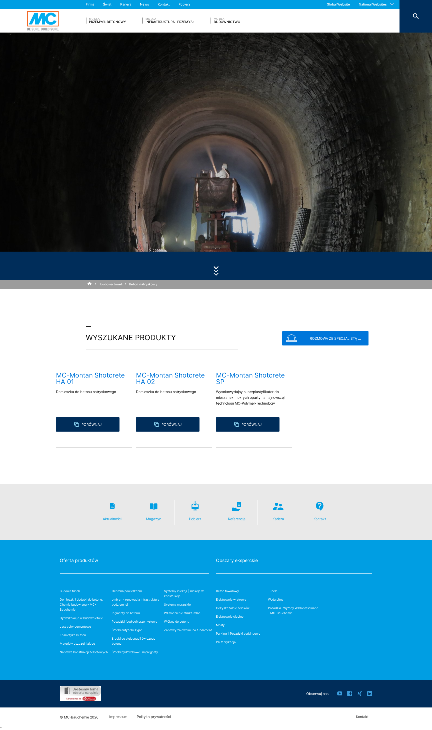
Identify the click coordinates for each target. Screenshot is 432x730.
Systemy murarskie (177, 604)
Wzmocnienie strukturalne (182, 613)
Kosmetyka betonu (73, 635)
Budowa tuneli (111, 284)
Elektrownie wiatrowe (231, 599)
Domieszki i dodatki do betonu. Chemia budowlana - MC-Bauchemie (81, 604)
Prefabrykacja (226, 642)
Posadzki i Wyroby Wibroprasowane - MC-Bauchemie (293, 610)
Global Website (338, 4)
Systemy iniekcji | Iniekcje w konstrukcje (184, 593)
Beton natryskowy (143, 284)
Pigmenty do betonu (126, 613)
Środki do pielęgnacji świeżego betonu (133, 641)
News (144, 4)
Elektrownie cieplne (230, 616)
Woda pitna (276, 599)
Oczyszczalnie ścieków (233, 608)
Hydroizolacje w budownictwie (81, 618)
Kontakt (164, 4)
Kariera (125, 4)
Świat (107, 4)
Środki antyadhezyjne (127, 630)
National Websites (373, 4)
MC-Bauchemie (43, 20)
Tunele (273, 591)
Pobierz (184, 4)
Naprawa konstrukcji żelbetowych (84, 652)
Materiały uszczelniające (77, 643)
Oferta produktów (79, 560)
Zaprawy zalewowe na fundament (188, 630)
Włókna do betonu (176, 621)
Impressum (118, 716)
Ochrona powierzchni (127, 591)
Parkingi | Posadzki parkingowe (238, 633)
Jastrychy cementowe (75, 626)
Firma (90, 4)
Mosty (220, 625)
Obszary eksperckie (237, 560)
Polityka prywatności (154, 716)
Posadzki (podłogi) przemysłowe (134, 621)
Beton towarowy (227, 591)
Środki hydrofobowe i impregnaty (135, 652)
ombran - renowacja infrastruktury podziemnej (136, 602)
